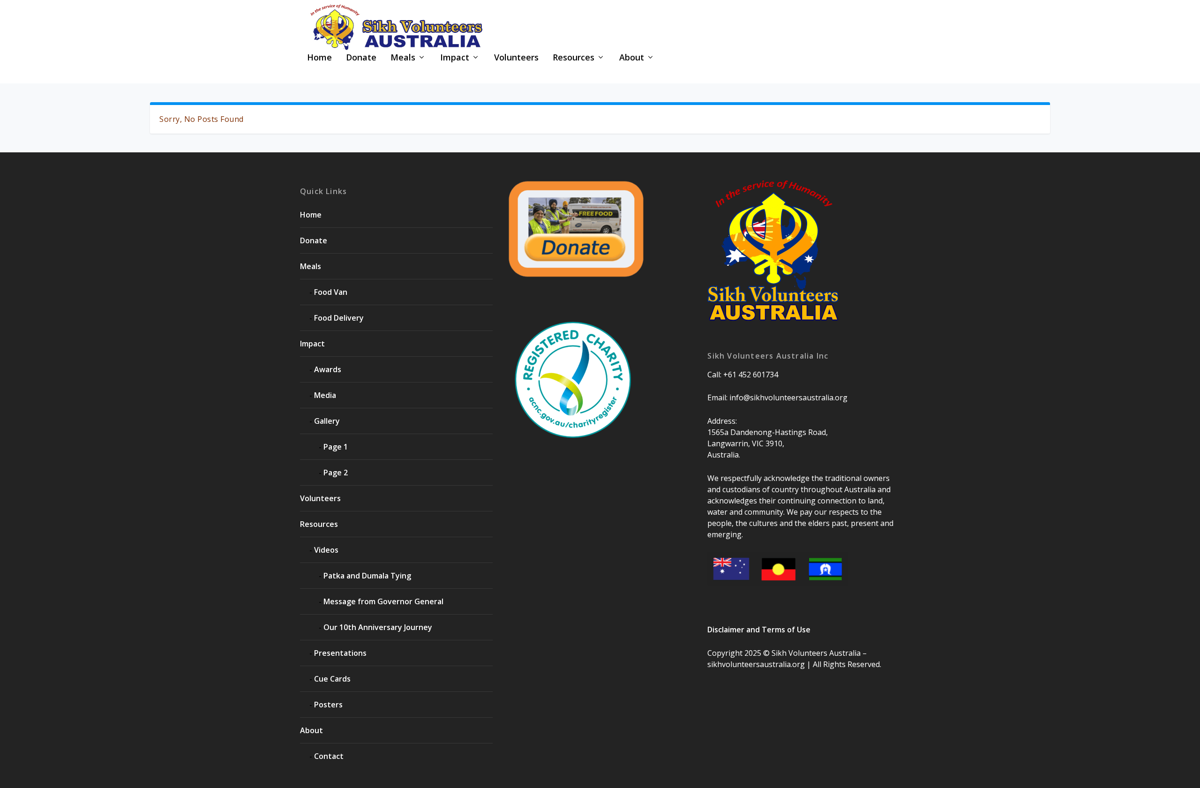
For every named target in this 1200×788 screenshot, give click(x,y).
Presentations (340, 653)
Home (319, 58)
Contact (329, 756)
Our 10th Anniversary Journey (377, 627)
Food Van (330, 292)
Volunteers (516, 58)
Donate (361, 58)
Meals (402, 58)
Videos (326, 550)
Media (325, 395)
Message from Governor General (383, 601)
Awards (327, 369)
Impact (454, 58)
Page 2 (335, 472)
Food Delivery (339, 318)
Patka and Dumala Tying (367, 575)
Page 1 (335, 447)
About (631, 58)
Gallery (327, 421)
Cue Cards (332, 679)
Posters (328, 704)
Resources (573, 58)
